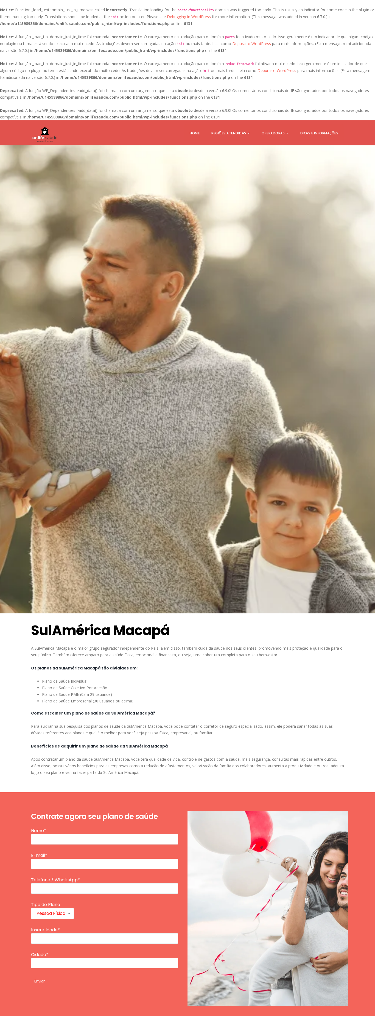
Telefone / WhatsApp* (55, 880)
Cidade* (39, 954)
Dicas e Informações (319, 133)
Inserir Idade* (45, 930)
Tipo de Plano (45, 904)
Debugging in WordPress (189, 16)
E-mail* (39, 855)
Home (195, 133)
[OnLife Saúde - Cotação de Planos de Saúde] (45, 134)
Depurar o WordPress (251, 43)
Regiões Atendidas (228, 133)
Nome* (38, 830)
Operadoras (273, 133)
